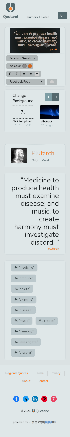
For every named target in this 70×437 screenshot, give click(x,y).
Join (62, 15)
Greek (46, 160)
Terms (39, 373)
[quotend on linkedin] (35, 399)
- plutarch (52, 249)
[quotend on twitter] (26, 399)
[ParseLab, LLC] (44, 422)
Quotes (44, 17)
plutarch (43, 153)
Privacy (55, 373)
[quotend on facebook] (16, 399)
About (26, 381)
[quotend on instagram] (54, 399)
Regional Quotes (16, 373)
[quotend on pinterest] (44, 399)
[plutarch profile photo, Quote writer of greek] (19, 155)
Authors (32, 17)
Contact (43, 381)
